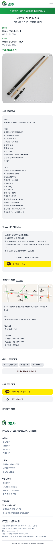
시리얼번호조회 (9, 468)
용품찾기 (6, 446)
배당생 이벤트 (8, 472)
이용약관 (6, 483)
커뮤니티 (6, 453)
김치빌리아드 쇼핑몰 (11, 464)
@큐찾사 (16, 345)
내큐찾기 (6, 442)
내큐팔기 (6, 449)
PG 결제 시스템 (9, 494)
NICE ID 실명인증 (11, 490)
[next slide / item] (51, 78)
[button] (14, 100)
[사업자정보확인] (41, 536)
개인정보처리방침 (10, 487)
